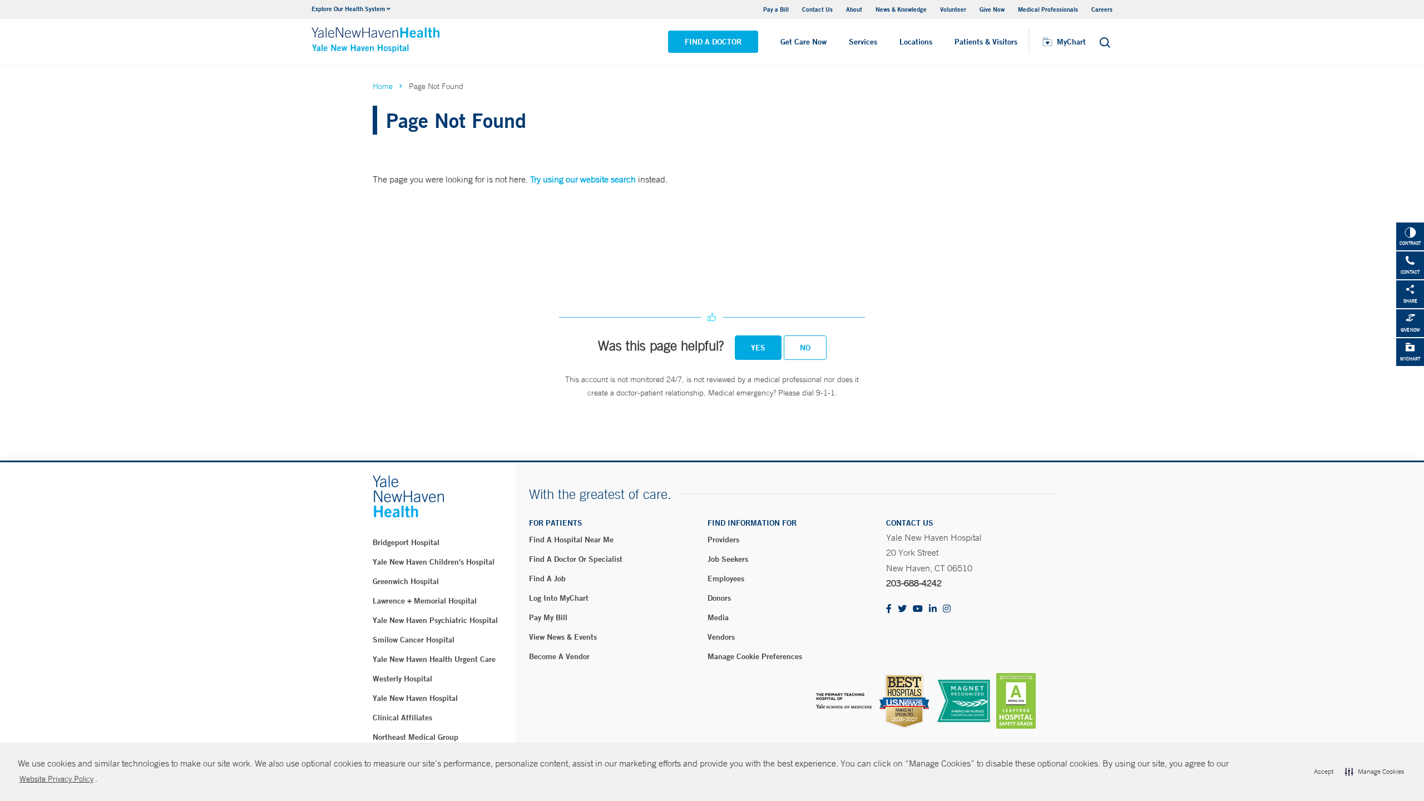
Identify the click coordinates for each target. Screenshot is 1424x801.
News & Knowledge (901, 9)
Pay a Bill (776, 9)
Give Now (992, 9)
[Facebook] (889, 609)
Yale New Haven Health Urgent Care (434, 659)
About (854, 9)
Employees (726, 578)
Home (383, 86)
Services (863, 42)
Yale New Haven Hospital (415, 698)
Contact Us (817, 9)
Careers (1101, 9)
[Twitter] (902, 609)
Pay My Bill (548, 617)
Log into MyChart (559, 598)
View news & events (563, 637)
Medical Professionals (1048, 9)
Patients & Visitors (986, 42)
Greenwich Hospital (406, 581)
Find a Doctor (713, 42)
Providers (723, 540)
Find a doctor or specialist (575, 559)
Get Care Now (803, 42)
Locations (915, 42)
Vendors (721, 637)
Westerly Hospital (402, 679)
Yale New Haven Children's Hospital (434, 562)
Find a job (547, 578)
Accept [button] (1323, 771)
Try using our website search (583, 179)
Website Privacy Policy (56, 779)
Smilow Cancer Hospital (413, 640)
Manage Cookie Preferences (755, 656)
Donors (719, 598)
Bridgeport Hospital (406, 542)
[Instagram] (947, 609)
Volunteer (953, 9)
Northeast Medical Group (415, 737)
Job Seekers (728, 559)
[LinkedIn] (933, 609)
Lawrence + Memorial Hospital (425, 601)
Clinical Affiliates (402, 718)
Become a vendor (559, 656)
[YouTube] (918, 609)
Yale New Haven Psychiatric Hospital (435, 620)
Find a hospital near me (571, 540)
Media (718, 617)
